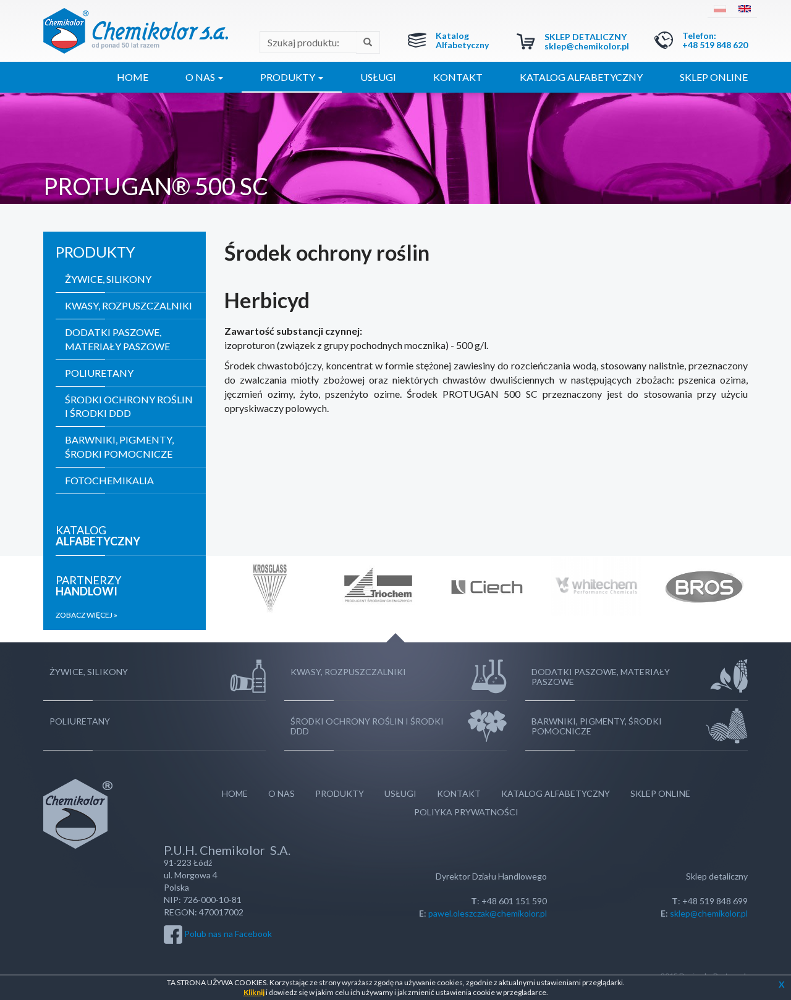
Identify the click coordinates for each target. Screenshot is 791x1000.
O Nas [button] (201, 77)
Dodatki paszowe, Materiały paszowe (117, 339)
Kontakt (458, 77)
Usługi (378, 77)
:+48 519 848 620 (715, 40)
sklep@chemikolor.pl (586, 46)
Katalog (98, 535)
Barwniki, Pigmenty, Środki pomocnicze (119, 447)
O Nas (281, 793)
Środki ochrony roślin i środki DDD (129, 406)
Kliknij (253, 992)
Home (132, 77)
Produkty (339, 793)
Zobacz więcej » (86, 615)
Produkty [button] (288, 77)
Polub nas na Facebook (228, 933)
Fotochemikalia (109, 480)
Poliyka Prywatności (466, 812)
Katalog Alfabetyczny (462, 40)
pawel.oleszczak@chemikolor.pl (487, 913)
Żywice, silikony (108, 279)
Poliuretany (99, 373)
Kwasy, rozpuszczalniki (128, 305)
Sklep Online (714, 77)
